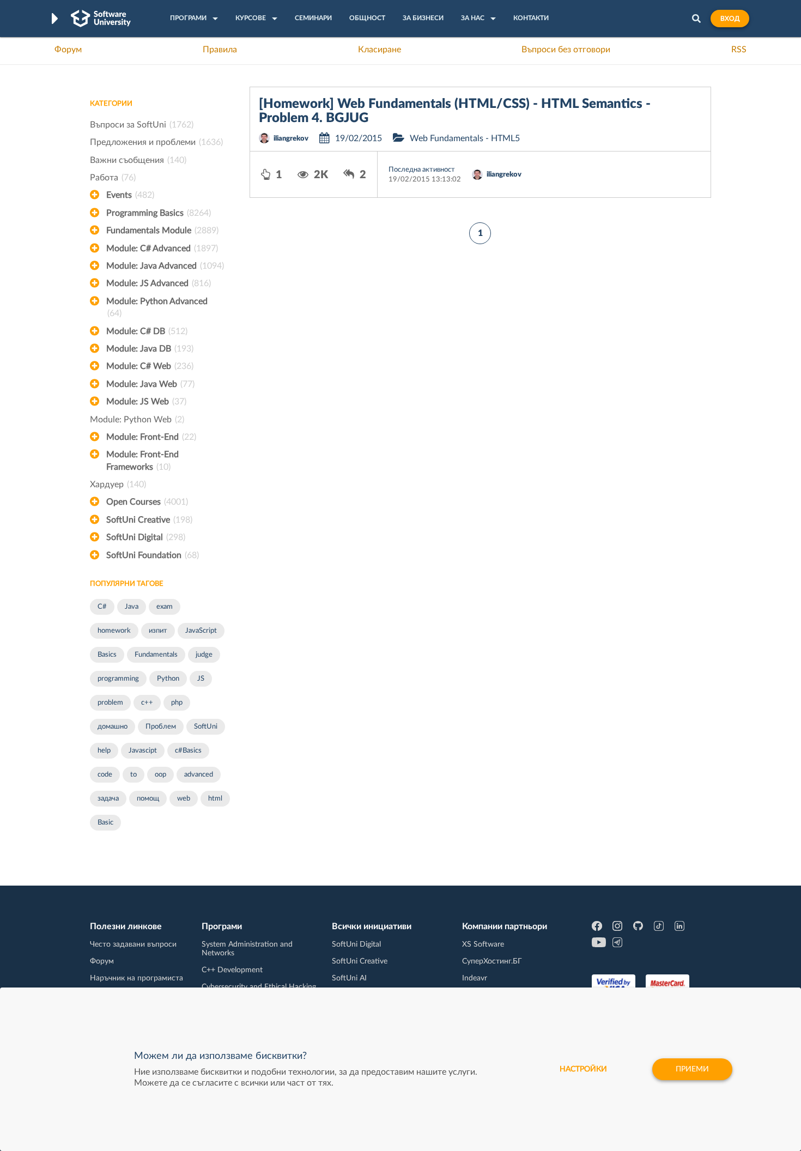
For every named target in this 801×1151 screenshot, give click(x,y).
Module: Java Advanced (165, 266)
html (215, 798)
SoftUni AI (349, 978)
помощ (148, 798)
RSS (739, 49)
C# (102, 606)
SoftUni (205, 726)
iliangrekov (291, 138)
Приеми (692, 1069)
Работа (113, 177)
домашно (113, 726)
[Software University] (101, 18)
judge (204, 654)
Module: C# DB (146, 331)
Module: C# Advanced (162, 248)
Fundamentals (156, 654)
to (133, 774)
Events (130, 195)
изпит (158, 630)
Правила (220, 49)
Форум (68, 49)
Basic (105, 822)
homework (114, 630)
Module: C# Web (149, 366)
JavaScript (201, 630)
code (105, 774)
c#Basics (188, 750)
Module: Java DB (149, 348)
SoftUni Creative (149, 520)
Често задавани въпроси (133, 944)
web (183, 798)
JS (200, 678)
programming (118, 678)
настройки (583, 1069)
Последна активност (422, 169)
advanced (198, 774)
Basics (107, 654)
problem (110, 702)
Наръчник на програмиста (136, 978)
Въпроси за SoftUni (141, 124)
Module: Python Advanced (157, 307)
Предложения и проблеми (156, 142)
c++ (147, 702)
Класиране (379, 49)
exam (164, 606)
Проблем (160, 726)
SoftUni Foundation (152, 555)
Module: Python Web (137, 419)
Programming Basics (158, 213)
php (177, 702)
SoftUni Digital (145, 537)
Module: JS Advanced (158, 283)
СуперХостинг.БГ (492, 961)
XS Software (483, 944)
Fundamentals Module (162, 230)
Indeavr (474, 978)
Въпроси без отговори (565, 49)
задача (108, 798)
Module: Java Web (150, 384)
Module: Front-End (151, 437)
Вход (729, 18)
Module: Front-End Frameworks (142, 460)
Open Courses (147, 502)
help (104, 750)
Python (168, 678)
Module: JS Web (146, 401)
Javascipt (143, 750)
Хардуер (118, 484)
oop (160, 774)
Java (131, 606)
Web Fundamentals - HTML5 (465, 138)
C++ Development (232, 970)
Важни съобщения (138, 160)
